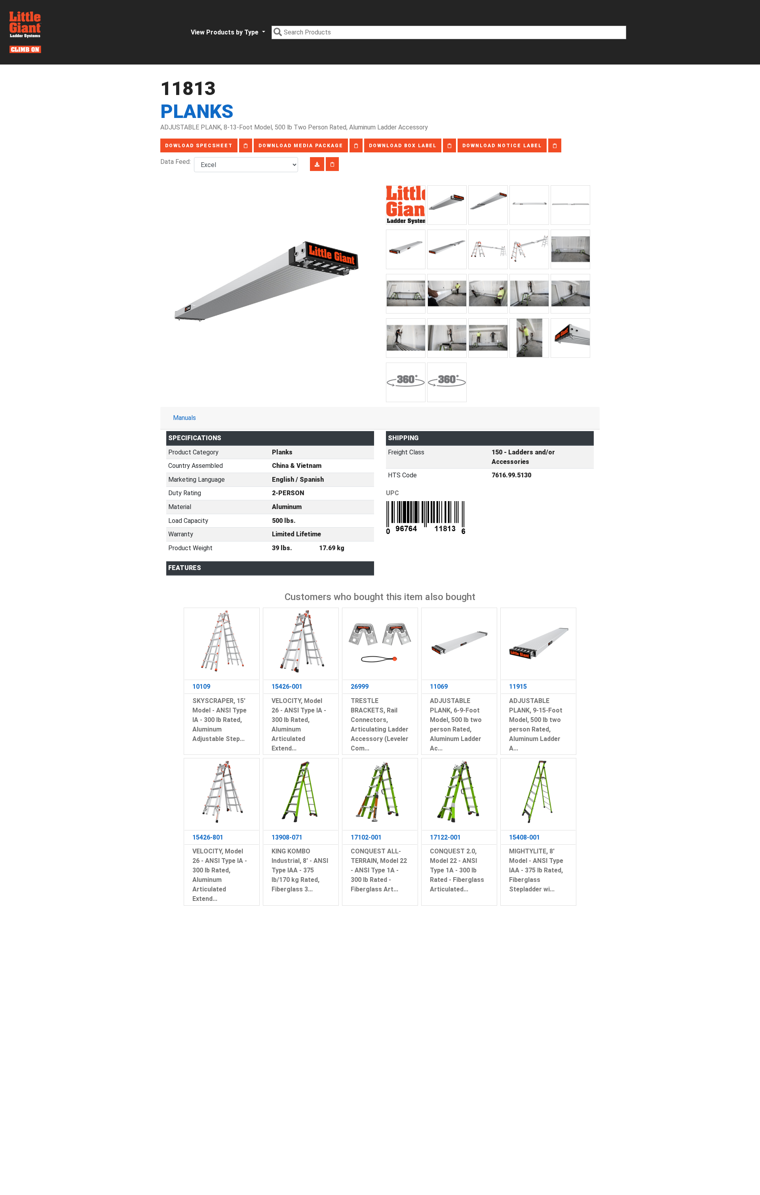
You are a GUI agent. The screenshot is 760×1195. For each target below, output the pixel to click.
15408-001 (524, 837)
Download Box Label (403, 145)
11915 (518, 686)
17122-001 (445, 837)
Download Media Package (300, 145)
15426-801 (207, 837)
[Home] (25, 32)
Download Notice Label (502, 145)
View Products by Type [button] (225, 32)
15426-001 (287, 686)
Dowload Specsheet (199, 145)
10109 (201, 686)
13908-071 (287, 837)
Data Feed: (177, 161)
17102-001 (366, 837)
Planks (197, 111)
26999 (360, 686)
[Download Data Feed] (317, 164)
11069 (439, 686)
